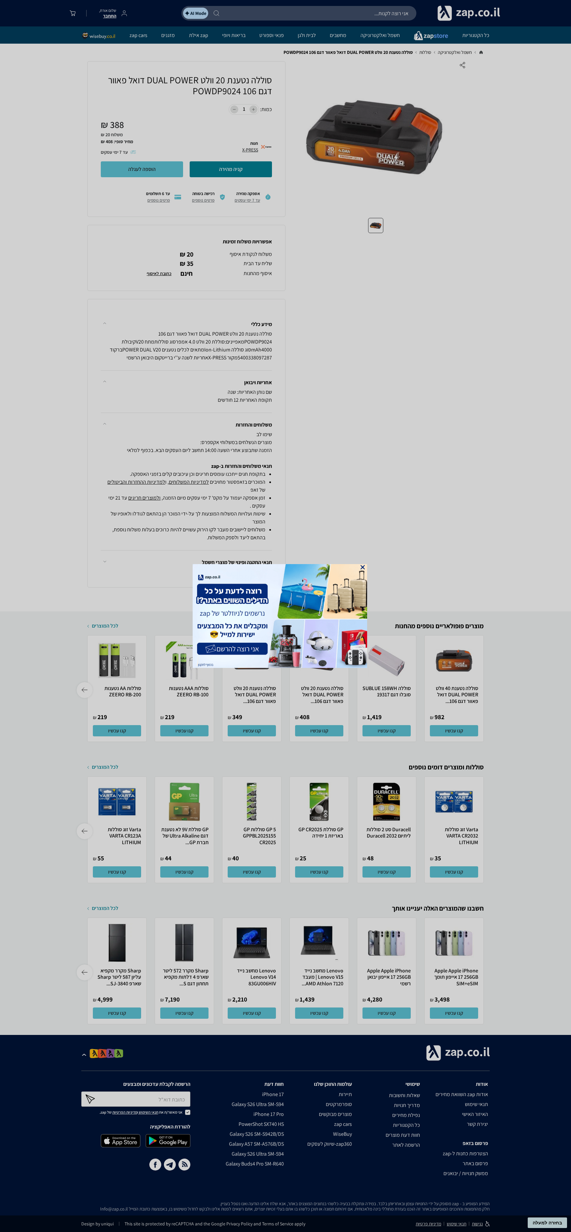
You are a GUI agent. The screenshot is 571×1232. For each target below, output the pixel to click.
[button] (363, 567)
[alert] (285, 616)
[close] (363, 567)
